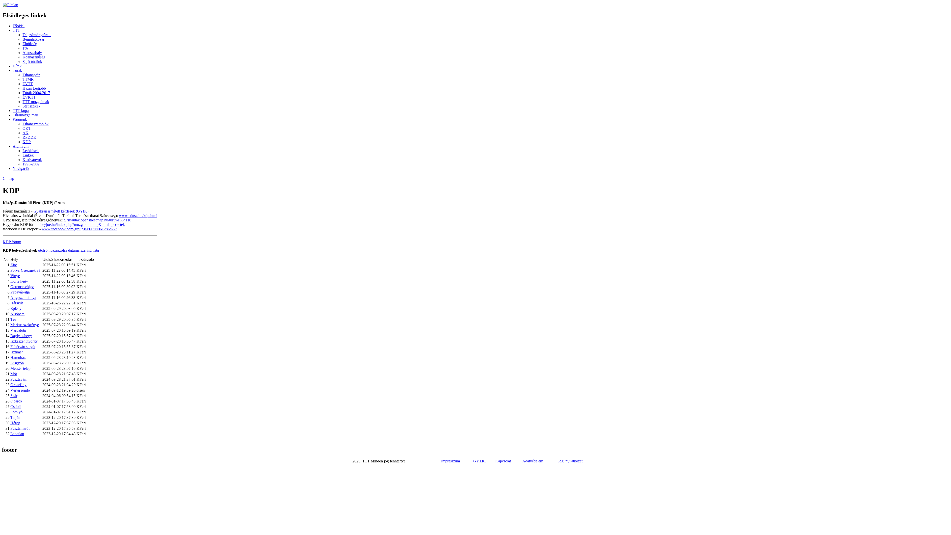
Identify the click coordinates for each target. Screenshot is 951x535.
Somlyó (16, 412)
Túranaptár (31, 75)
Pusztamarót (19, 428)
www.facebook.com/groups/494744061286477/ (79, 229)
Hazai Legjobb (34, 88)
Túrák (17, 70)
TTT (16, 30)
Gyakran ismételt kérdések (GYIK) (60, 211)
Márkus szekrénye (24, 325)
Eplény (16, 308)
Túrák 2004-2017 (36, 93)
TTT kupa (21, 110)
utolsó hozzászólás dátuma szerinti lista (68, 250)
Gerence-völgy (22, 287)
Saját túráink (32, 61)
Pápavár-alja (20, 292)
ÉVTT (28, 84)
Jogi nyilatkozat (570, 461)
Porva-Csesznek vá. (25, 270)
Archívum (20, 146)
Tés (13, 319)
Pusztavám (18, 379)
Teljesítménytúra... (37, 35)
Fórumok (20, 119)
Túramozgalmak (25, 115)
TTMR (28, 79)
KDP (27, 142)
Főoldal (19, 26)
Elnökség (30, 44)
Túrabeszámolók (36, 124)
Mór (13, 374)
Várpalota (18, 330)
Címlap (8, 178)
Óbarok (16, 401)
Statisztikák (31, 106)
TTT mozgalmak (36, 102)
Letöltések (31, 151)
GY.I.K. (479, 461)
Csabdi (15, 406)
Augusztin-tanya (23, 297)
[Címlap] (10, 5)
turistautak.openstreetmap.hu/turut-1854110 (97, 220)
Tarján (15, 417)
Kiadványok (32, 160)
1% (25, 48)
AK (25, 133)
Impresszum (450, 461)
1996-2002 (31, 164)
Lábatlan (17, 434)
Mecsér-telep (20, 368)
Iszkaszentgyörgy (24, 341)
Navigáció (21, 168)
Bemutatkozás (34, 39)
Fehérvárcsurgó (22, 347)
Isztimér (16, 352)
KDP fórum (12, 242)
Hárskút (16, 303)
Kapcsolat (503, 461)
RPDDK (29, 137)
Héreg (15, 423)
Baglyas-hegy (21, 336)
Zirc (13, 265)
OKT (27, 128)
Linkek (28, 155)
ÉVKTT (29, 97)
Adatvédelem (532, 461)
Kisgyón (17, 363)
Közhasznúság (34, 57)
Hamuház (18, 357)
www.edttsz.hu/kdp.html (138, 216)
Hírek (17, 66)
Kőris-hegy (19, 281)
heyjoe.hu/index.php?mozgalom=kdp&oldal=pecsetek (82, 224)
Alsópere (17, 314)
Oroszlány (18, 385)
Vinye (15, 276)
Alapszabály (32, 53)
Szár (13, 396)
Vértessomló (20, 390)
